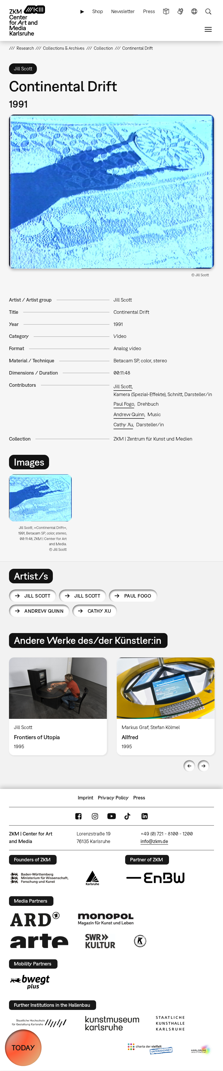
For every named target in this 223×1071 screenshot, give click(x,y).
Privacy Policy (113, 798)
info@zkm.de (154, 841)
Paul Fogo (124, 404)
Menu (208, 29)
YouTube (111, 816)
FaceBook (78, 816)
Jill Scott (123, 386)
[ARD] (35, 919)
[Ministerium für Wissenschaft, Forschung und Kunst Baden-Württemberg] (39, 878)
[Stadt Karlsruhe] (92, 878)
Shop (97, 11)
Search (208, 11)
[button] (111, 192)
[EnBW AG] (155, 878)
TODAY (23, 1047)
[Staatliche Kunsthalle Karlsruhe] (170, 1023)
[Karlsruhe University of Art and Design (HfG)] (39, 1023)
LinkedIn (144, 816)
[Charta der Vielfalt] (150, 1050)
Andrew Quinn (129, 414)
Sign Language (180, 11)
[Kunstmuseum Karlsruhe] (112, 1023)
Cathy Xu (123, 424)
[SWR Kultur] (100, 941)
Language (194, 11)
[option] (43, 515)
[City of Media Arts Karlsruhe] (201, 1050)
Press (149, 11)
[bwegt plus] (30, 982)
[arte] (39, 941)
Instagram (95, 816)
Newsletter (123, 11)
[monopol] (106, 919)
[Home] (32, 20)
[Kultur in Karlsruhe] (139, 941)
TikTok (128, 816)
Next (203, 766)
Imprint (85, 798)
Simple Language (166, 11)
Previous (189, 766)
